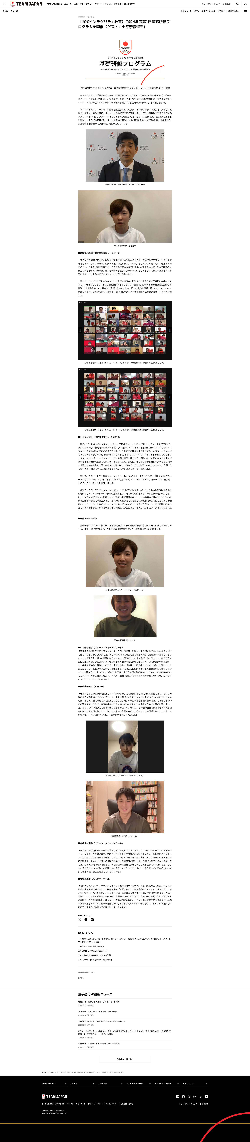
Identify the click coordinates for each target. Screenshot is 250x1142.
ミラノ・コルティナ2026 (204, 11)
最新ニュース (186, 11)
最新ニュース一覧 (124, 1058)
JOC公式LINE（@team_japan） (91, 950)
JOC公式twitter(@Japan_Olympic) (93, 955)
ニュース (67, 4)
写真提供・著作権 (126, 1104)
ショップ (194, 1104)
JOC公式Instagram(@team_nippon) (94, 959)
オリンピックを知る (113, 4)
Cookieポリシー (112, 1104)
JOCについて (129, 4)
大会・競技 (102, 1083)
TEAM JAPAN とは (49, 1083)
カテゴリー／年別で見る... (228, 11)
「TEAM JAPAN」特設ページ (90, 946)
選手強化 (81, 978)
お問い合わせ (60, 1104)
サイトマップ (80, 1104)
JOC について (188, 1083)
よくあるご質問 (47, 1104)
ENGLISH (205, 1104)
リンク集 (70, 1104)
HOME (44, 1072)
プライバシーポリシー (96, 1104)
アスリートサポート (94, 4)
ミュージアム (183, 1104)
